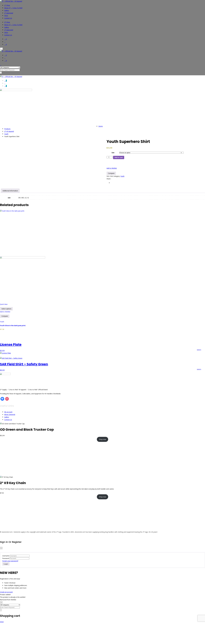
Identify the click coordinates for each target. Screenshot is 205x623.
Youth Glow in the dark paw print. (13, 325)
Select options (6, 309)
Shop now (102, 439)
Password (5, 558)
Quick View (3, 304)
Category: (116, 176)
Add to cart (119, 157)
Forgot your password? (10, 561)
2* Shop (7, 5)
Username (5, 556)
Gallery (6, 10)
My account (8, 412)
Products (7, 129)
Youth (6, 134)
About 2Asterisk (9, 414)
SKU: (108, 176)
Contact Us (8, 18)
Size (113, 153)
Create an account (6, 592)
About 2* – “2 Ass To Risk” (13, 8)
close (2, 622)
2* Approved (8, 13)
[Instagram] (7, 398)
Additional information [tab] (10, 191)
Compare (111, 173)
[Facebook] (2, 398)
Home (100, 126)
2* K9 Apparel (9, 131)
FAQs (6, 16)
